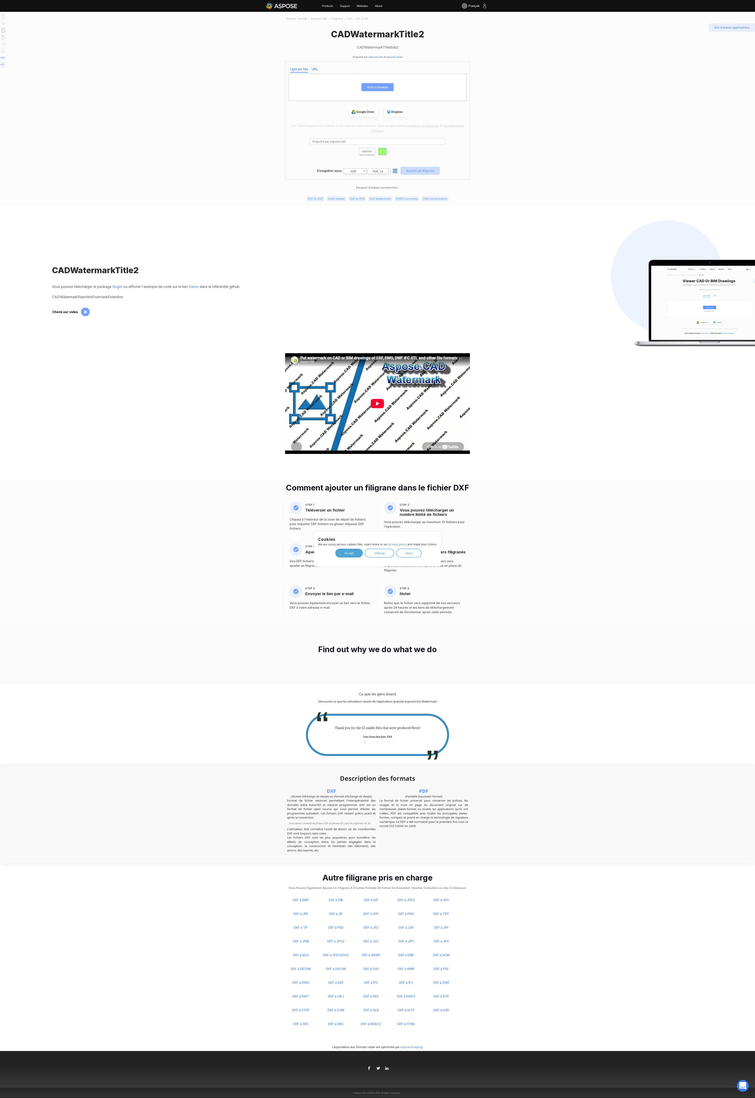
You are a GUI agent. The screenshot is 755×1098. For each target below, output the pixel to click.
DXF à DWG (300, 983)
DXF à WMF (406, 969)
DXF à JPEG (406, 900)
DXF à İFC (371, 983)
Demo (194, 287)
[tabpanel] (377, 732)
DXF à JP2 (371, 927)
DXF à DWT (300, 996)
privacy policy (398, 544)
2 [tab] (371, 742)
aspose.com (375, 56)
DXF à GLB (371, 1010)
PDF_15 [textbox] (378, 171)
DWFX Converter (407, 199)
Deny (408, 553)
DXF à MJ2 (301, 955)
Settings (379, 553)
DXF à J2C (371, 941)
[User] (485, 6)
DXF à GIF (371, 900)
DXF (331, 791)
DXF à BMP (301, 900)
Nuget (117, 287)
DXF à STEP (300, 1010)
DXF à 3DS (300, 1024)
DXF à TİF (301, 927)
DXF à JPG (441, 900)
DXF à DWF (441, 983)
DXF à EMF (406, 955)
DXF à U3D (441, 1010)
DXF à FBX (371, 996)
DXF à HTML (406, 1024)
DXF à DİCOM (301, 969)
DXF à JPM (301, 941)
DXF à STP (441, 996)
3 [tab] (377, 742)
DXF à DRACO (371, 1024)
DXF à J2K (406, 927)
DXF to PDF (357, 199)
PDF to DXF (315, 199)
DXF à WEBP (371, 955)
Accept (349, 553)
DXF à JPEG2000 (336, 955)
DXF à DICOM (336, 969)
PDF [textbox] (353, 171)
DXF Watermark (380, 199)
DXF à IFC (406, 983)
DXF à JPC (406, 941)
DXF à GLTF (406, 1010)
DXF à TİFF (441, 914)
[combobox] (354, 171)
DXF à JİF (336, 914)
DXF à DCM (441, 955)
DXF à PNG (406, 914)
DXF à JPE (300, 914)
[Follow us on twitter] (377, 1066)
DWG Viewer (336, 199)
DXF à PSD (335, 927)
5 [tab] (388, 742)
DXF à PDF (441, 969)
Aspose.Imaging (411, 1047)
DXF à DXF (335, 983)
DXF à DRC (336, 1024)
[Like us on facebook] (369, 1066)
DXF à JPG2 (335, 941)
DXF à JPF (441, 927)
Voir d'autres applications (731, 27)
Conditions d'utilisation (423, 125)
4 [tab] (382, 742)
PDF (423, 791)
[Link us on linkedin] (386, 1066)
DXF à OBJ (336, 996)
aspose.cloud (394, 56)
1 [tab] (365, 742)
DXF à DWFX (406, 996)
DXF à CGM (336, 1010)
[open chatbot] (743, 1086)
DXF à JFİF (371, 914)
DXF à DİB (336, 900)
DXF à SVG (371, 969)
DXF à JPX (441, 941)
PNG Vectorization (435, 199)
